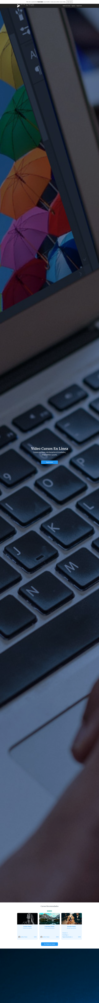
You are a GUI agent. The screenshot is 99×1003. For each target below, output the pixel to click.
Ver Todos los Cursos (49, 944)
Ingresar (73, 5)
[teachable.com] (40, 1)
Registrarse (79, 5)
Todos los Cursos (66, 5)
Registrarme (49, 462)
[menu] (72, 5)
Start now (69, 1)
